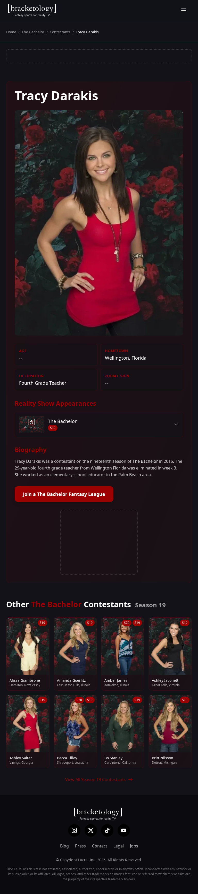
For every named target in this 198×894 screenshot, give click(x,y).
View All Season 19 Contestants (95, 779)
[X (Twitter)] (91, 830)
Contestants (60, 31)
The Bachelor (33, 31)
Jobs (134, 846)
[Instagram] (74, 830)
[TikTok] (107, 830)
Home (11, 31)
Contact (99, 846)
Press (80, 846)
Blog (64, 846)
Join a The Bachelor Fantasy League (64, 494)
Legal (118, 846)
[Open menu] (183, 10)
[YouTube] (124, 830)
